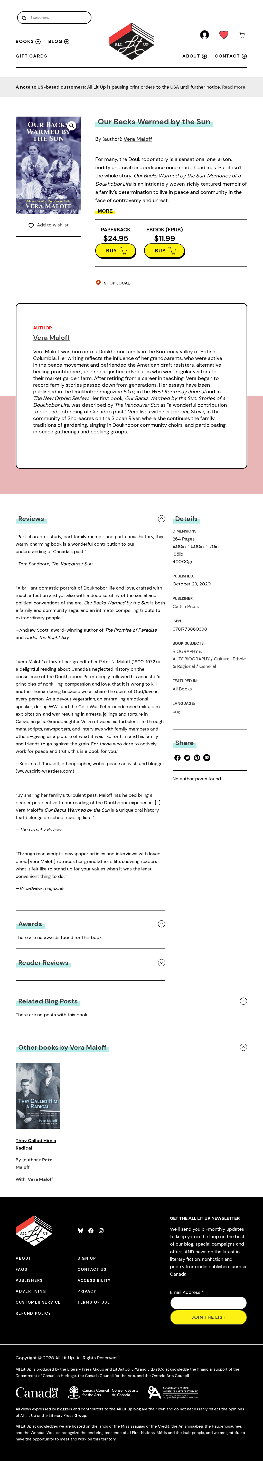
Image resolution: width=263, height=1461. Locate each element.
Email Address (187, 1292)
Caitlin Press (186, 606)
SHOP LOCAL (117, 283)
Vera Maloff (138, 139)
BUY (111, 250)
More (105, 211)
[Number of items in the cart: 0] (242, 36)
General (207, 666)
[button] (71, 125)
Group (80, 1415)
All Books (182, 689)
